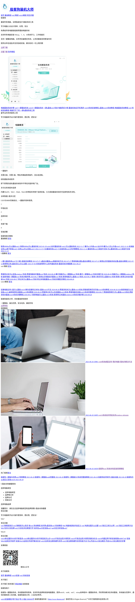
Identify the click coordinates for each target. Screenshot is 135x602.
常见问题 (30, 15)
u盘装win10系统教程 (107, 108)
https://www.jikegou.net (56, 599)
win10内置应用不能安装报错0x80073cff (111, 538)
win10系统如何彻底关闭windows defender (114, 415)
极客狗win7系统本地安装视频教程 (111, 469)
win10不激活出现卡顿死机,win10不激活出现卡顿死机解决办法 (74, 538)
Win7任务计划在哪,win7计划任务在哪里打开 (17, 528)
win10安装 (15, 575)
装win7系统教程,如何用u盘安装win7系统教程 (45, 526)
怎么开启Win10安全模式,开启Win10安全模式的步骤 (106, 541)
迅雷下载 (4, 52)
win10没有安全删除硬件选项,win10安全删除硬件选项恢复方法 (64, 541)
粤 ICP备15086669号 (26, 599)
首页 (2, 15)
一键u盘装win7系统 (50, 108)
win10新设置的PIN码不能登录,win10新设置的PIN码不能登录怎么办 (26, 538)
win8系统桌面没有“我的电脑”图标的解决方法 (115, 362)
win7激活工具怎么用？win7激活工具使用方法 (116, 526)
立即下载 (4, 47)
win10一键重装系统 (36, 108)
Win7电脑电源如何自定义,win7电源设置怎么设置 (80, 526)
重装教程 (8, 15)
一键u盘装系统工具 (27, 110)
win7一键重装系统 (22, 108)
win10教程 (23, 15)
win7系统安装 (25, 575)
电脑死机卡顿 (63, 108)
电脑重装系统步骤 (7, 108)
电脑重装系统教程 (122, 108)
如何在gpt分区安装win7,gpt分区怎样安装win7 (50, 528)
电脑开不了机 (15, 110)
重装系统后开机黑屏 (76, 108)
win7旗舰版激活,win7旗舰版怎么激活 (14, 526)
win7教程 (15, 15)
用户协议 (15, 599)
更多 (9, 238)
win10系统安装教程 (91, 108)
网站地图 (18, 584)
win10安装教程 (6, 599)
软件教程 (11, 52)
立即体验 (4, 306)
